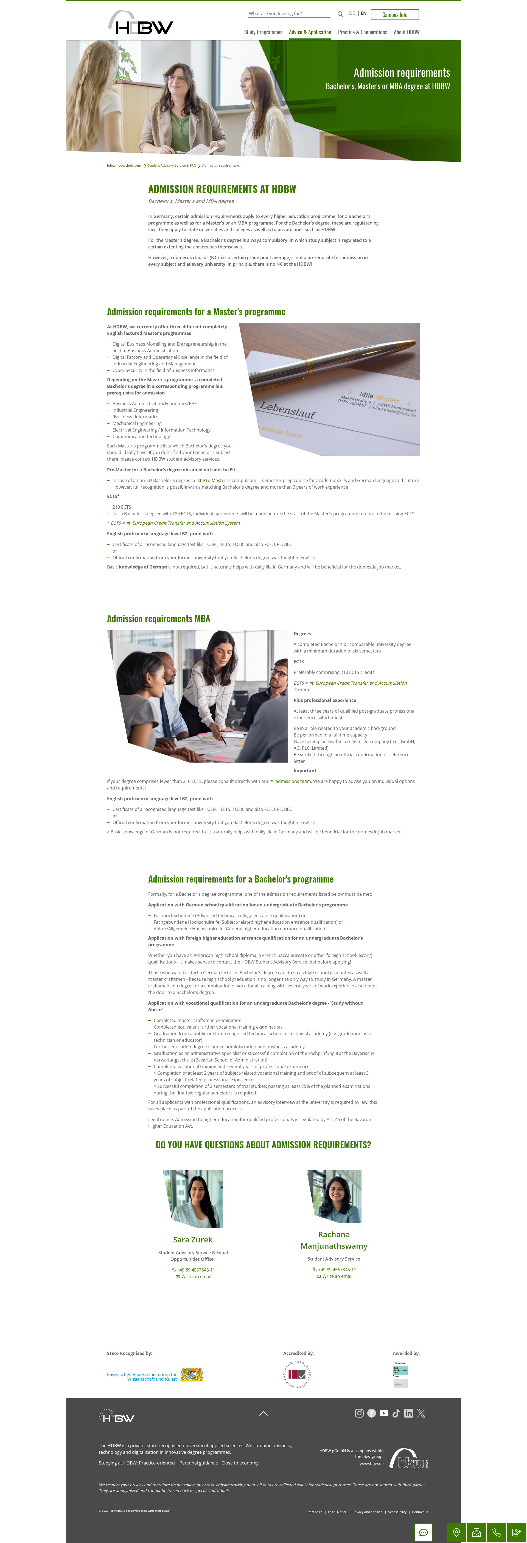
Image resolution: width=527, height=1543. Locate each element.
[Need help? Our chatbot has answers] (423, 1532)
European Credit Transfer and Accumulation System (186, 523)
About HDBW (407, 32)
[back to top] (263, 1413)
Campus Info (395, 14)
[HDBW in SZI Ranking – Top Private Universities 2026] (400, 1374)
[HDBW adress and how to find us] (456, 1532)
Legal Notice (337, 1512)
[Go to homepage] (119, 20)
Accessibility (397, 1512)
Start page (315, 1512)
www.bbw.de (372, 1463)
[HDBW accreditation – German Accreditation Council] (297, 1374)
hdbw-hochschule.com (124, 165)
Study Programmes (263, 32)
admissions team (293, 781)
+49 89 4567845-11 (196, 1270)
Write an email (196, 1276)
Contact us (420, 1512)
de (352, 13)
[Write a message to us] (476, 1532)
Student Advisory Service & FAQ (172, 165)
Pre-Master (214, 480)
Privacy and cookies (367, 1512)
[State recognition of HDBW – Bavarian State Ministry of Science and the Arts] (155, 1374)
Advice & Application (310, 32)
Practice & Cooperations (362, 32)
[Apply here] (516, 1532)
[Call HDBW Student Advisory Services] (496, 1532)
